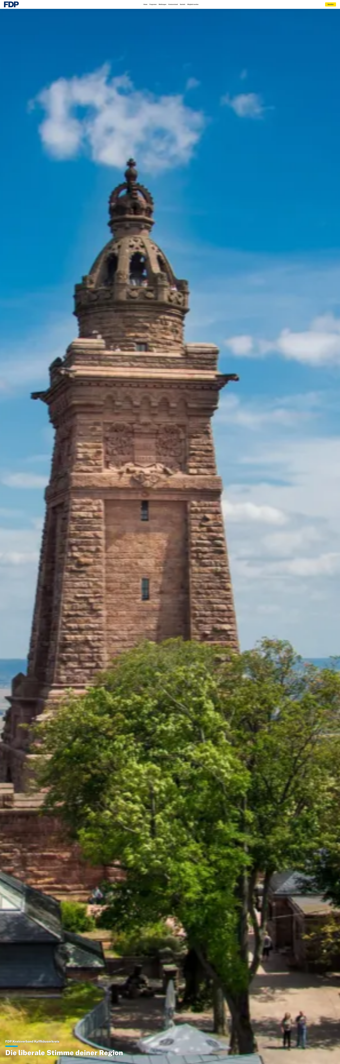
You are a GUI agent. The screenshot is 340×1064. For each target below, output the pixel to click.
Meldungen (162, 4)
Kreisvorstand (173, 4)
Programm (153, 4)
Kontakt (182, 4)
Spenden (331, 4)
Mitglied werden (192, 4)
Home (145, 4)
